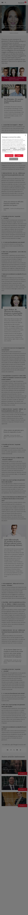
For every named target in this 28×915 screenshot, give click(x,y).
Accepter (18, 155)
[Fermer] (25, 135)
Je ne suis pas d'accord (9, 155)
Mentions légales (13, 148)
